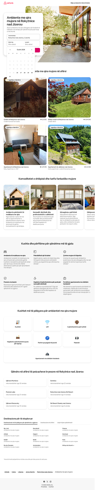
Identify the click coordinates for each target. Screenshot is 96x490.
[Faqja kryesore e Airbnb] (8, 3)
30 (32, 73)
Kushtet (51, 487)
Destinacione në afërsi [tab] (47, 422)
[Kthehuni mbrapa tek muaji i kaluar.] (10, 49)
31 (10, 76)
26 (17, 73)
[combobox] (23, 38)
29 (28, 73)
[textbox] (15, 44)
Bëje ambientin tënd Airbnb (80, 3)
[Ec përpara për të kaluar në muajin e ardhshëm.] (31, 49)
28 (24, 73)
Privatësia (44, 487)
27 (21, 73)
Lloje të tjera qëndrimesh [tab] (64, 422)
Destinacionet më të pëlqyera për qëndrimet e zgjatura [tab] (21, 422)
